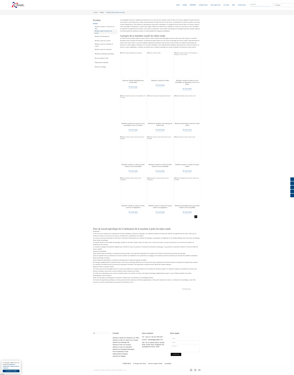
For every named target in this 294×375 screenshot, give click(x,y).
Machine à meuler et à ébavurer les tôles (104, 27)
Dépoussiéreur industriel (101, 62)
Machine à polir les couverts (103, 40)
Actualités (168, 363)
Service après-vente (215, 5)
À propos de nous (203, 5)
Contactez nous (242, 5)
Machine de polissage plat (102, 36)
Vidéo (233, 5)
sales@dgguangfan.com (155, 339)
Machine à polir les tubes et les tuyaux (103, 32)
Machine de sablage (100, 67)
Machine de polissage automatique (104, 54)
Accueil (178, 5)
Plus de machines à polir (101, 58)
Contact (147, 319)
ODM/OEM (193, 5)
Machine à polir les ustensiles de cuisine (104, 45)
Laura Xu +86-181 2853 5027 (154, 337)
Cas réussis (226, 5)
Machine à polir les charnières (103, 49)
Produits (185, 5)
